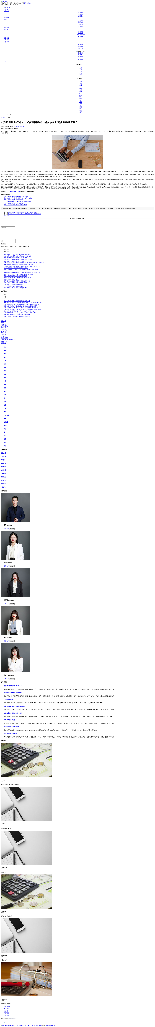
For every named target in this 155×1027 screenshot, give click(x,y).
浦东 (80, 102)
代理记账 (6, 17)
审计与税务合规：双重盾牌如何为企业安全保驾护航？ (23, 212)
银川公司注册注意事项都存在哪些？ (14, 199)
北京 (80, 71)
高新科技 (6, 28)
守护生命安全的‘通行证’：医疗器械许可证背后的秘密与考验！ (22, 269)
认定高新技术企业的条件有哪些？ (13, 284)
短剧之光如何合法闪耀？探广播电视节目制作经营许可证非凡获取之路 (24, 263)
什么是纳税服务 (8, 699)
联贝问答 (6, 1015)
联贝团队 (80, 54)
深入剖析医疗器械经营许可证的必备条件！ (16, 268)
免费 (2, 781)
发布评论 (3, 243)
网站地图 (48, 1025)
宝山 (80, 97)
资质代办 (6, 19)
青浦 (80, 107)
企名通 (6, 29)
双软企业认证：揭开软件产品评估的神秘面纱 (17, 316)
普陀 (80, 90)
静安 (80, 88)
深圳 (80, 75)
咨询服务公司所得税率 (10, 733)
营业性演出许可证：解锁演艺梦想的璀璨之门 (17, 301)
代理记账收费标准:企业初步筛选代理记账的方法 (17, 201)
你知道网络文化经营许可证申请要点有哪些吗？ (17, 254)
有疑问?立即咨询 (19, 126)
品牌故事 (80, 46)
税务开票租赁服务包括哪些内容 (13, 692)
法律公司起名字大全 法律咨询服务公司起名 (16, 282)
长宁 (80, 86)
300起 (2, 868)
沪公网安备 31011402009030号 (15, 1025)
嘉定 (80, 100)
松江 (80, 103)
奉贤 (80, 110)
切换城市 (29, 3)
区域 (5, 61)
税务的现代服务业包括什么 (11, 726)
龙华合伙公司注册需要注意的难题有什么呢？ (17, 196)
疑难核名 (80, 36)
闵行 (80, 98)
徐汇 (80, 85)
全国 (25, 3)
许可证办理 (4, 331)
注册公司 (6, 11)
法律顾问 (80, 26)
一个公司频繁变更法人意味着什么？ (14, 286)
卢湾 (80, 83)
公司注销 (80, 16)
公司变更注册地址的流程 (8, 339)
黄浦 (80, 81)
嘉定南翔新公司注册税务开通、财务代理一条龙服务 (19, 198)
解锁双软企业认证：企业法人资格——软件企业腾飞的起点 (20, 313)
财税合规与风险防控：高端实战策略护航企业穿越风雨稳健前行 (22, 304)
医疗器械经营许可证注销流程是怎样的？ (15, 288)
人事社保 (80, 24)
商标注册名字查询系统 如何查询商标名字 (15, 276)
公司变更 (80, 12)
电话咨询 (12, 528)
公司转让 (80, 14)
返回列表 (6, 215)
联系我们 (80, 59)
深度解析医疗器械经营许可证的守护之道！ (16, 257)
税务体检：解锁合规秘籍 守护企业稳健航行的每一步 (19, 311)
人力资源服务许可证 (14, 191)
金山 (80, 105)
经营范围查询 (81, 34)
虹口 (80, 93)
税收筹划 (3, 336)
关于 (5, 43)
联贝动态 (80, 53)
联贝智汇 (6, 38)
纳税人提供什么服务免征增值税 (13, 713)
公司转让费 (4, 341)
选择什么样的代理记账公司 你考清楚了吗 (15, 205)
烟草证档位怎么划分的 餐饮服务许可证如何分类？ (18, 277)
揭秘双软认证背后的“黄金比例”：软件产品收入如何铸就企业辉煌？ (23, 302)
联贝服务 (6, 1010)
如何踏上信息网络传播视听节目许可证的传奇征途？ (19, 259)
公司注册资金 (4, 326)
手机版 (53, 1025)
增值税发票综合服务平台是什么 (13, 685)
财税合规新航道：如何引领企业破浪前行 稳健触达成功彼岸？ (21, 307)
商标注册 (80, 22)
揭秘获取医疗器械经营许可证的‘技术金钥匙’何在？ (18, 264)
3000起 (2, 912)
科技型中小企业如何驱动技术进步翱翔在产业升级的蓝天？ (24, 214)
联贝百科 (6, 1013)
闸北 (80, 91)
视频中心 (80, 56)
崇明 (80, 112)
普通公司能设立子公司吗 (11, 279)
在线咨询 (6, 528)
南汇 (80, 108)
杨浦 (80, 95)
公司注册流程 (4, 338)
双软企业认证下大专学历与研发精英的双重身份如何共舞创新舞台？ (23, 309)
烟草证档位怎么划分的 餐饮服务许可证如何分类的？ (19, 274)
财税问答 (6, 41)
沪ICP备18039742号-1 (30, 1025)
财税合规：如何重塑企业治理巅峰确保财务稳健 (17, 256)
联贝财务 (39, 1025)
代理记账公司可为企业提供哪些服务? (14, 203)
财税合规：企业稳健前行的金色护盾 (14, 261)
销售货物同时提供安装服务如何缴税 (14, 706)
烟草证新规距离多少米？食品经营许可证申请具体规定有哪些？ (22, 272)
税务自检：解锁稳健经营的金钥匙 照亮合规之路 (17, 314)
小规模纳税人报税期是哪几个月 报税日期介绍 (17, 281)
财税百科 (6, 39)
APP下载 (80, 48)
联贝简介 (80, 44)
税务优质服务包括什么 (10, 720)
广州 (80, 73)
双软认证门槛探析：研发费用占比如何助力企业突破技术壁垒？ (22, 306)
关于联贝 (6, 1008)
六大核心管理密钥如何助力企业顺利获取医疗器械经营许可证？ (22, 266)
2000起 (2, 1000)
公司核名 (80, 33)
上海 (80, 69)
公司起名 (80, 31)
